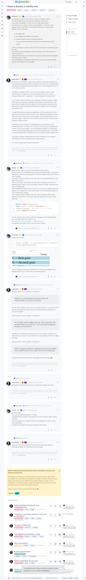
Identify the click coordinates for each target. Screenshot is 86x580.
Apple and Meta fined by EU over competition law (26, 506)
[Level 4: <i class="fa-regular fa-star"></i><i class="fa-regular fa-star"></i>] (20, 16)
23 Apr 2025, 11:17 (41, 509)
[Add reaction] (48, 67)
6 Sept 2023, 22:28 (38, 382)
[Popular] (2, 13)
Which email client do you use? (26, 561)
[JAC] (11, 552)
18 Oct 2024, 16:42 (41, 545)
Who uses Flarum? (21, 543)
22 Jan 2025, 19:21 (19, 538)
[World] (2, 35)
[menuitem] (83, 2)
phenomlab (15, 79)
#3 (58, 167)
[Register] (83, 6)
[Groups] (2, 28)
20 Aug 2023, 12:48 (38, 79)
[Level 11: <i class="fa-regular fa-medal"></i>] (20, 79)
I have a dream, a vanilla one (31, 292)
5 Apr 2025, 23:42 (19, 529)
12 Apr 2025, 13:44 (19, 520)
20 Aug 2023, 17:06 (37, 289)
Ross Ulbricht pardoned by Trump (27, 534)
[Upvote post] (51, 67)
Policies (76, 578)
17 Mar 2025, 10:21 (69, 561)
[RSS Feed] (57, 10)
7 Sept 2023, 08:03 (37, 442)
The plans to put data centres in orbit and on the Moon (30, 515)
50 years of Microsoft (22, 525)
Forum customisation (22, 552)
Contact (64, 578)
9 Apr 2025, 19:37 (69, 525)
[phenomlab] (11, 506)
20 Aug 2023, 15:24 (33, 168)
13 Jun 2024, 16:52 (41, 563)
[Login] (83, 2)
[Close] (59, 470)
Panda (14, 16)
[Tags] (2, 20)
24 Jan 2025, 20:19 (69, 534)
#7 (58, 410)
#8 (58, 442)
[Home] (2, 2)
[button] (2, 6)
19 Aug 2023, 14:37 (34, 16)
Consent (70, 578)
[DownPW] (64, 505)
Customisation (20, 554)
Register (11, 493)
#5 (58, 289)
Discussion (12, 10)
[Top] (2, 17)
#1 (58, 16)
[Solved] (2, 32)
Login (17, 493)
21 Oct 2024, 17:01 (69, 543)
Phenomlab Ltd (21, 151)
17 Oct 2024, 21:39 (42, 556)
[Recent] (2, 9)
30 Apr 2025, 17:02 (69, 505)
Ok (61, 569)
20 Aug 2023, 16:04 (35, 235)
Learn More (46, 571)
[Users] (2, 24)
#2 (58, 79)
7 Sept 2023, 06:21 (32, 410)
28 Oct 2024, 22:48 (69, 551)
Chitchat (19, 545)
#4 (58, 235)
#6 (58, 382)
